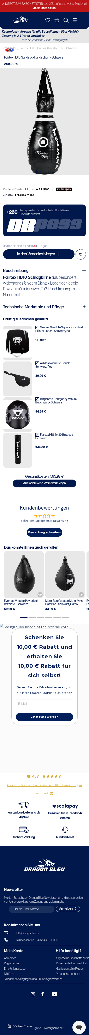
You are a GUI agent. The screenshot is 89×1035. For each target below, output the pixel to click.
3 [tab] (44, 171)
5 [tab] (52, 171)
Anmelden (10, 958)
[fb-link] (41, 994)
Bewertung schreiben (44, 532)
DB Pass (9, 974)
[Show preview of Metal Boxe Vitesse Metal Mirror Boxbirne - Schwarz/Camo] (81, 594)
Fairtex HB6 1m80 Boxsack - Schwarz (54, 436)
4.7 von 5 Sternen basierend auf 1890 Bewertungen (44, 785)
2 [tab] (40, 171)
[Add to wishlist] (81, 254)
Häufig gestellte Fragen (70, 968)
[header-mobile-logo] (20, 22)
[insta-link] (30, 994)
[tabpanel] (44, 121)
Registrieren (11, 963)
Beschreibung (16, 270)
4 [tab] (48, 171)
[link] (44, 220)
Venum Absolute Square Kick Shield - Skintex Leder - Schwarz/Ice (60, 329)
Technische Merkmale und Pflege (33, 307)
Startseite (10, 48)
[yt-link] (52, 994)
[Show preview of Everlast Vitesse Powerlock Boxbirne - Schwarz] (40, 594)
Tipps (59, 979)
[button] (75, 20)
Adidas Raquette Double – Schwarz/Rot (53, 365)
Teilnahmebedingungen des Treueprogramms (31, 979)
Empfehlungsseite (15, 968)
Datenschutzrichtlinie (68, 974)
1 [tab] (36, 171)
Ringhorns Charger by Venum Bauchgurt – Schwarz (56, 400)
